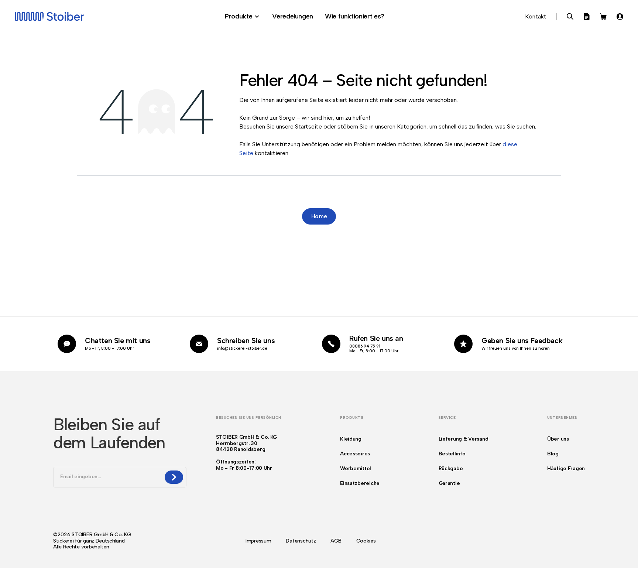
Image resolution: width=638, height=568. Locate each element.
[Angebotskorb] (586, 16)
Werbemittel (355, 468)
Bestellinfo (452, 454)
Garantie (449, 483)
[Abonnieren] (174, 477)
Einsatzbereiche (360, 483)
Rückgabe (451, 468)
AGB (335, 541)
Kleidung (350, 439)
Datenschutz (301, 541)
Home (319, 216)
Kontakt (535, 16)
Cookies (366, 541)
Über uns (558, 439)
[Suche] (570, 16)
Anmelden (620, 16)
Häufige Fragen (566, 468)
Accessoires (355, 454)
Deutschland (110, 541)
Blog (553, 454)
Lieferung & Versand (463, 439)
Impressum (258, 541)
